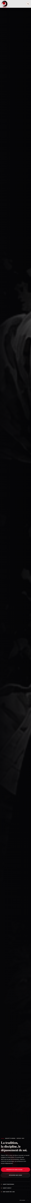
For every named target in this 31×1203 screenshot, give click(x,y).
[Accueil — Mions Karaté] (4, 3)
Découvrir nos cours (15, 1175)
